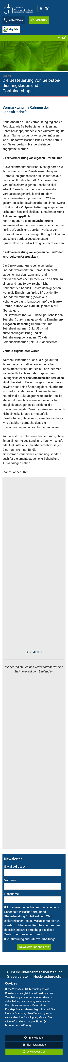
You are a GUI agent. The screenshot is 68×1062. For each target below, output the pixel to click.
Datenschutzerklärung (18, 1025)
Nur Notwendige (25, 1045)
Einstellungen (24, 1038)
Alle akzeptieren (25, 1051)
